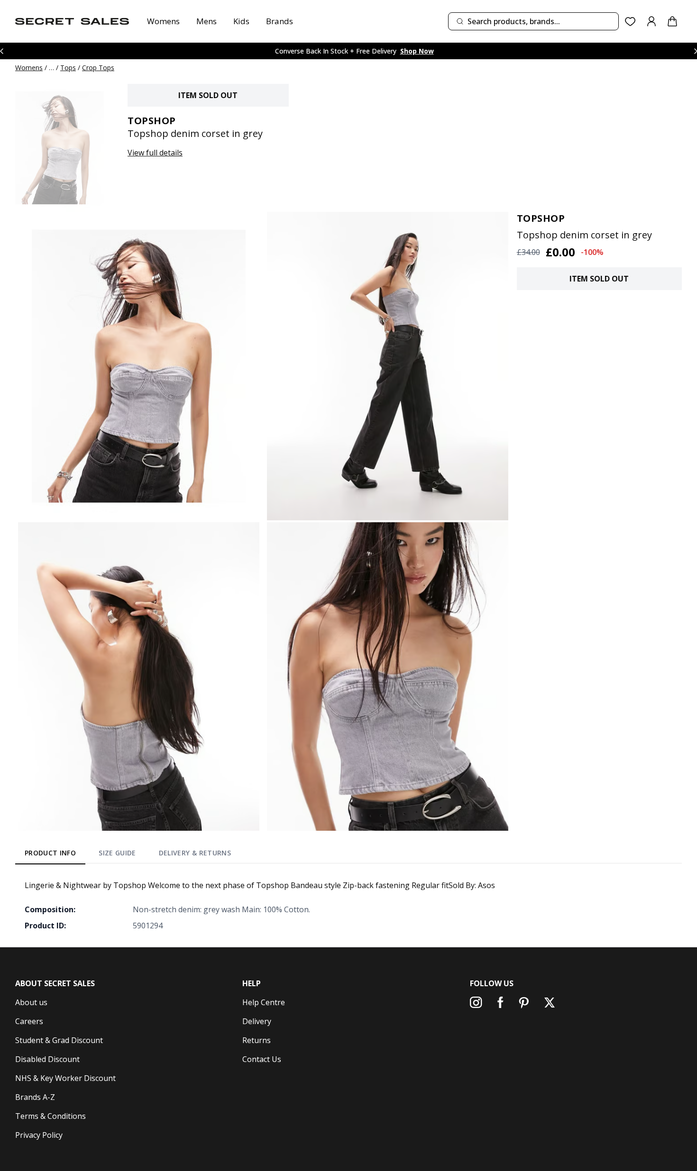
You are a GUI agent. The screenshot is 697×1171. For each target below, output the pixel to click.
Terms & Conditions (50, 1116)
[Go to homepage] (72, 21)
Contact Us (261, 1059)
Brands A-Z (35, 1097)
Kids (241, 21)
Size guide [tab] (117, 852)
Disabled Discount (47, 1059)
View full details (155, 152)
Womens (163, 21)
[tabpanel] (348, 905)
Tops (68, 67)
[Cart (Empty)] (672, 21)
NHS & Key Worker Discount (65, 1078)
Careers (29, 1021)
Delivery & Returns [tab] (195, 852)
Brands (279, 21)
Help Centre (263, 1002)
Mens (206, 21)
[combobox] (533, 21)
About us (31, 1002)
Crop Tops (98, 67)
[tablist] (127, 854)
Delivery (256, 1021)
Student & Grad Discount (59, 1040)
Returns (256, 1040)
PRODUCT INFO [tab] (50, 852)
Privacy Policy (39, 1135)
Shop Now (417, 50)
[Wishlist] (630, 21)
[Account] (651, 21)
